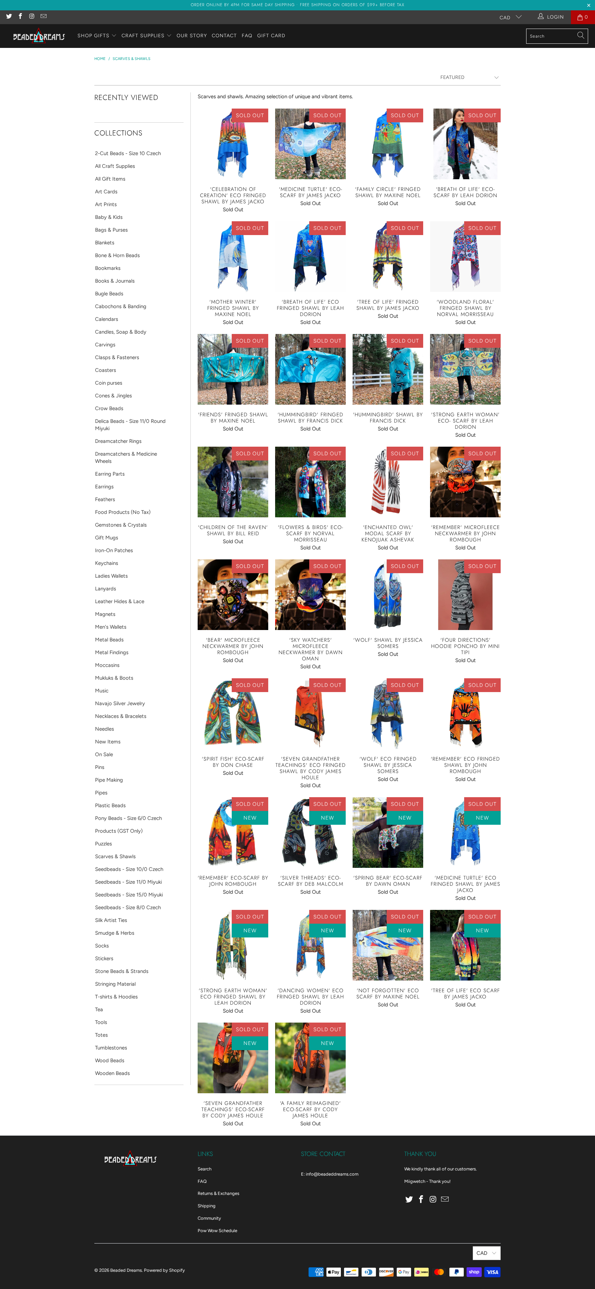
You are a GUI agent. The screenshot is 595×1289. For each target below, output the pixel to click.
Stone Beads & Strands (121, 971)
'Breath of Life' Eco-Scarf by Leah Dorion (465, 144)
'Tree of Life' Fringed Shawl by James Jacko (388, 256)
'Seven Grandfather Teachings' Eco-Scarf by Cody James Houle (233, 1058)
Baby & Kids (109, 217)
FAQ (247, 36)
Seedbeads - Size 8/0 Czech (128, 907)
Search (204, 1168)
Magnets (105, 614)
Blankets (104, 243)
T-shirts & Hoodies (116, 997)
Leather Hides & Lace (119, 601)
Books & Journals (115, 281)
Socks (102, 946)
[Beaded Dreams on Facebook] (20, 17)
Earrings (104, 487)
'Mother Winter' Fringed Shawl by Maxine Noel (233, 256)
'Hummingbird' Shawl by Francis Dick (388, 369)
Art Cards (106, 192)
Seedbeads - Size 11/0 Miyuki (128, 882)
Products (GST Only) (119, 831)
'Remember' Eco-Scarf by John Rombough (233, 832)
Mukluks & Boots (114, 678)
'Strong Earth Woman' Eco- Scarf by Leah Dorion (465, 369)
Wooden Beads (112, 1073)
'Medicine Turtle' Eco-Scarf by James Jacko (310, 144)
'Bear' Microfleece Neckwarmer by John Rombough (233, 594)
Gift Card (271, 36)
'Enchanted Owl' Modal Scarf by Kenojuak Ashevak (388, 482)
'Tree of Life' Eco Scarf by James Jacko (465, 945)
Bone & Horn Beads (117, 255)
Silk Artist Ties (111, 920)
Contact (224, 36)
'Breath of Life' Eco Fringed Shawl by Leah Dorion (310, 256)
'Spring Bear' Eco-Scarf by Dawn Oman (388, 832)
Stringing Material (115, 984)
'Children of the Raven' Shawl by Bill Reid (233, 482)
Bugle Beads (109, 294)
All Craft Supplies (115, 166)
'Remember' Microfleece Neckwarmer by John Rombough (465, 482)
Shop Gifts (93, 36)
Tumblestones (111, 1048)
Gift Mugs (106, 538)
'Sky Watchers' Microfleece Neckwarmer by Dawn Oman (310, 594)
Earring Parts (110, 474)
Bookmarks (108, 268)
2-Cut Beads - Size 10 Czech (128, 153)
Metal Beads (109, 640)
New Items (108, 742)
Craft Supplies (143, 36)
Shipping (207, 1205)
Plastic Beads (110, 805)
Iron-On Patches (114, 550)
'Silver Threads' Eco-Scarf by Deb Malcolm (310, 832)
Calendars (106, 319)
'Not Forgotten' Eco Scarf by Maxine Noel (388, 945)
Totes (101, 1035)
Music (101, 691)
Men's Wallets (110, 627)
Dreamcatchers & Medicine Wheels (126, 457)
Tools (101, 1022)
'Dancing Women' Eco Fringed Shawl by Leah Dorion (310, 945)
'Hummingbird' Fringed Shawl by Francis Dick (310, 369)
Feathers (105, 499)
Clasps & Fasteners (117, 357)
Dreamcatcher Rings (118, 441)
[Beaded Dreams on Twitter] (8, 17)
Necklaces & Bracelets (120, 716)
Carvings (105, 345)
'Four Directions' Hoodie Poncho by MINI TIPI (465, 594)
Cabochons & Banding (120, 306)
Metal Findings (111, 652)
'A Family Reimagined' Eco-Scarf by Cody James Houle (310, 1058)
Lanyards (105, 589)
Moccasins (107, 665)
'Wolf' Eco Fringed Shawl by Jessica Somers (388, 713)
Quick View (233, 159)
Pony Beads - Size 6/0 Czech (128, 818)
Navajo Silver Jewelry (120, 703)
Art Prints (106, 204)
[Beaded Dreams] (39, 36)
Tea (99, 1009)
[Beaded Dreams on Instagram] (31, 17)
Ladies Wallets (111, 576)
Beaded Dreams (126, 1270)
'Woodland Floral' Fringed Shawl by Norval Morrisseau (465, 256)
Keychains (106, 563)
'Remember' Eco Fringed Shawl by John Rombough (465, 713)
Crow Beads (109, 408)
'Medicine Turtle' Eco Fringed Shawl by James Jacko (465, 832)
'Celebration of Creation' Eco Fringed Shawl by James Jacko (233, 144)
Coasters (105, 370)
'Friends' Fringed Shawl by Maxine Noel (233, 369)
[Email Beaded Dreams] (43, 17)
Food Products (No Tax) (122, 512)
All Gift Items (110, 179)
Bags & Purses (111, 230)
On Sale (104, 754)
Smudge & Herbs (114, 933)
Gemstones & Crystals (121, 525)
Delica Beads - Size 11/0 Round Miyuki (130, 425)
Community (209, 1218)
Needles (104, 729)
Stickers (104, 958)
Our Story (192, 36)
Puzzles (103, 844)
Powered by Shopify (164, 1270)
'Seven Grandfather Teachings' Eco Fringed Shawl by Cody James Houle (310, 713)
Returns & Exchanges (218, 1193)
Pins (99, 767)
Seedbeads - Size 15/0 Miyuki (129, 895)
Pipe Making (109, 780)
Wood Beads (109, 1060)
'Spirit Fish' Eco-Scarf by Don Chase (233, 713)
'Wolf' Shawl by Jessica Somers (388, 594)
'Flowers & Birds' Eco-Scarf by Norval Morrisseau (310, 482)
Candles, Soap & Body (120, 332)
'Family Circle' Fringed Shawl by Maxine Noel (388, 144)
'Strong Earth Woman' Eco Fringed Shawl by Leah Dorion (233, 945)
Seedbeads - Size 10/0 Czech (129, 869)
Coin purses (108, 383)
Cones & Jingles (113, 396)
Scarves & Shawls (115, 856)
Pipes (101, 793)
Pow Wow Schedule (217, 1230)
